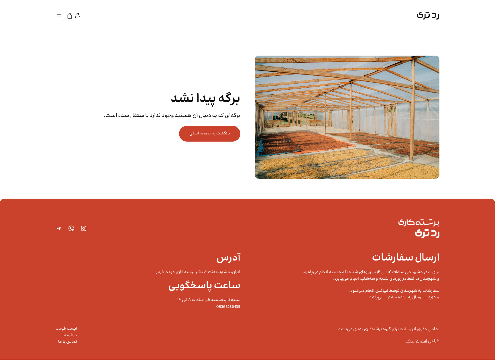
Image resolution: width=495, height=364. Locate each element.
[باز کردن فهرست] (59, 15)
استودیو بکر (416, 341)
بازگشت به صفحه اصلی (209, 133)
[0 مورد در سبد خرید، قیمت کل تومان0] (70, 15)
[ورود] (79, 16)
